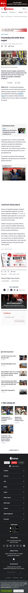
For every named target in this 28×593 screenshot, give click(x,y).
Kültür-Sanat (7, 497)
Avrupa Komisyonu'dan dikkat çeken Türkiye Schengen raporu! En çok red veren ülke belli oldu (10, 382)
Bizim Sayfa (7, 503)
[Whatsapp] (2, 46)
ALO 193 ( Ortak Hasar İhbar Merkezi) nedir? (8, 356)
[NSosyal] (14, 290)
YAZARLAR (20, 12)
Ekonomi (6, 476)
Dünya (5, 486)
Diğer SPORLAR (4, 34)
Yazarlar (6, 508)
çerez (25, 582)
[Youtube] (14, 546)
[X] (4, 290)
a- (15, 82)
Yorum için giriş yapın (19, 321)
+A (19, 82)
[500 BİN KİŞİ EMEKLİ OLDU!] (23, 367)
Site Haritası (15, 577)
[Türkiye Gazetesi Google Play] (14, 531)
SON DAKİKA (4, 12)
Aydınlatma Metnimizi (6, 587)
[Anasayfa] (14, 458)
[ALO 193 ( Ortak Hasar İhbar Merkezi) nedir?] (23, 360)
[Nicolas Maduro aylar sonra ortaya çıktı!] (23, 375)
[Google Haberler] (21, 290)
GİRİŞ (23, 8)
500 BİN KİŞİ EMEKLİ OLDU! (8, 364)
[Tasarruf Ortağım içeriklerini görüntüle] (13, 12)
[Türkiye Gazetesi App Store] (14, 528)
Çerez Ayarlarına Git (18, 591)
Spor (5, 481)
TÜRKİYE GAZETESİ (8, 249)
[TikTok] (21, 546)
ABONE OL (14, 462)
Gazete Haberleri (5, 281)
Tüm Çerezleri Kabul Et (6, 591)
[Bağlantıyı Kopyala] (6, 46)
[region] (14, 586)
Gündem (6, 470)
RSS (21, 577)
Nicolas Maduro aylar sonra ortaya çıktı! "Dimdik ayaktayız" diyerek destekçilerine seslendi (10, 373)
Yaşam (5, 492)
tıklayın (17, 555)
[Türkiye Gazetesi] (9, 10)
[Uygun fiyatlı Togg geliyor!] (23, 394)
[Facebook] (5, 271)
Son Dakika (8, 577)
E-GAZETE (7, 462)
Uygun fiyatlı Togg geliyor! (8, 390)
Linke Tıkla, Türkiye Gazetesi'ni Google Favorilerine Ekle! (14, 30)
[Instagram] (17, 546)
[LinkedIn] (11, 290)
